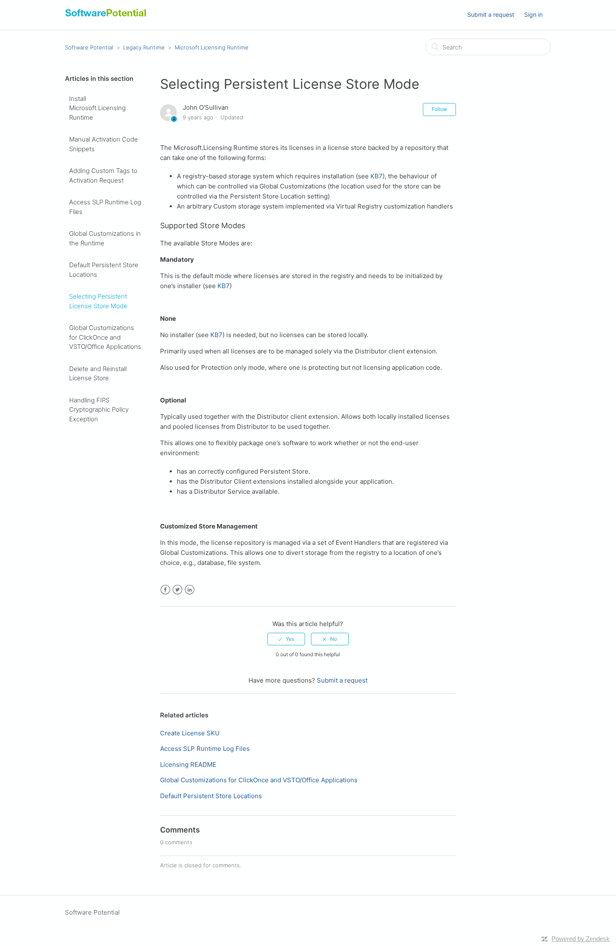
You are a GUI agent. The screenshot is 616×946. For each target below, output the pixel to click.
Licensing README (188, 764)
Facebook (165, 590)
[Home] (106, 17)
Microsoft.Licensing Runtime (211, 47)
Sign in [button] (533, 14)
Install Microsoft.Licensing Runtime (97, 108)
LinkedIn (189, 590)
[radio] (286, 639)
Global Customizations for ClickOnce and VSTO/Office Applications (105, 337)
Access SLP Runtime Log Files (105, 207)
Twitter (177, 590)
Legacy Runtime (144, 47)
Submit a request (490, 14)
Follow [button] (439, 109)
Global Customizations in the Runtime (105, 238)
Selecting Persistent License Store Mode (98, 301)
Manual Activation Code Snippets (103, 144)
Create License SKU (190, 733)
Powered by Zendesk (580, 938)
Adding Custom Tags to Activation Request (103, 175)
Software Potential (89, 47)
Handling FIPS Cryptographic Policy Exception (99, 409)
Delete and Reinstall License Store (98, 373)
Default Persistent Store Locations (103, 269)
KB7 (376, 176)
